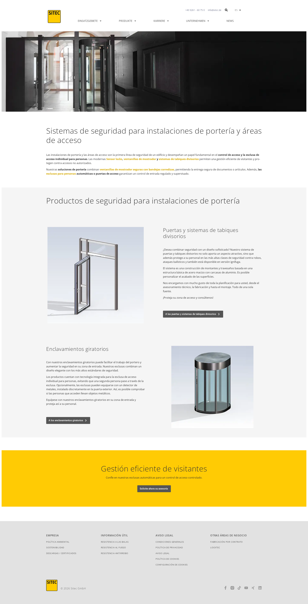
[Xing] (253, 588)
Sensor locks (114, 159)
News (230, 21)
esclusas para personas (61, 173)
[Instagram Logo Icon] (232, 588)
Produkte (125, 21)
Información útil (114, 535)
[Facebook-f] (225, 588)
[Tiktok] (239, 588)
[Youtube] (246, 588)
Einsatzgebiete (88, 21)
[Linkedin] (260, 588)
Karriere (159, 21)
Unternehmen (195, 21)
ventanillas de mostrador (140, 159)
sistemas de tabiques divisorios (179, 159)
